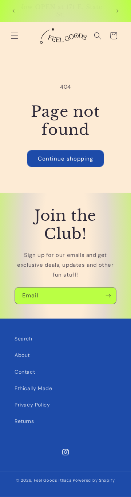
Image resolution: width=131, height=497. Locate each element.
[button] (15, 36)
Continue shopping (65, 158)
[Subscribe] (108, 295)
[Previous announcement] (13, 11)
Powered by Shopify (94, 480)
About (22, 355)
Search (23, 338)
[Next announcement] (118, 11)
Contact (25, 372)
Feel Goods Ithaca (53, 480)
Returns (24, 421)
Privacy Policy (32, 404)
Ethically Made (33, 388)
